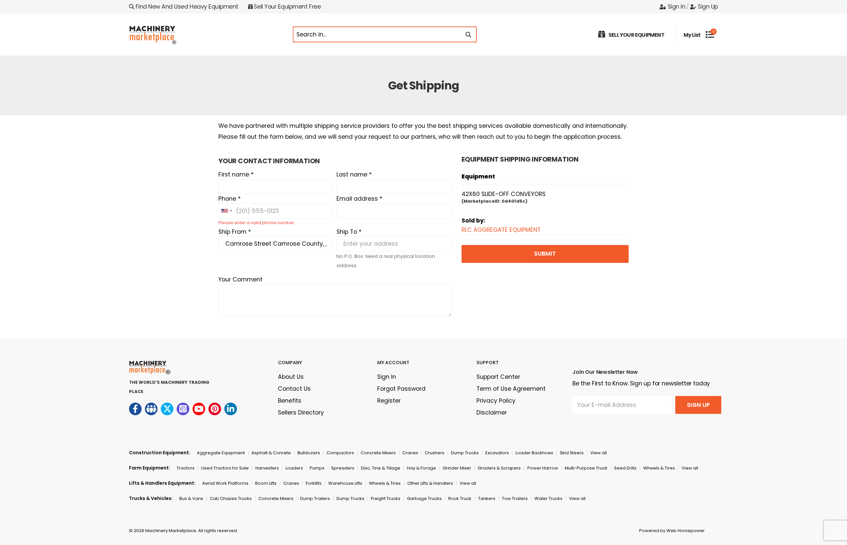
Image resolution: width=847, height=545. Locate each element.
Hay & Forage (421, 468)
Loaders (294, 468)
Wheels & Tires (659, 468)
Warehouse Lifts (345, 483)
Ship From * (234, 232)
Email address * (359, 199)
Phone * (229, 199)
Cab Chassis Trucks (231, 498)
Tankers (486, 498)
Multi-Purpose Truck (586, 468)
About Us (291, 377)
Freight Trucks (385, 498)
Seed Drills (625, 468)
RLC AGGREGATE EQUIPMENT (501, 230)
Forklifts (314, 483)
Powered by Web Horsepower (672, 530)
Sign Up (708, 7)
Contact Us (294, 389)
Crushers (434, 453)
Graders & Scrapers (499, 468)
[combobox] (226, 211)
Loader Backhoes (534, 453)
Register (389, 401)
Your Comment (240, 279)
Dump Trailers (315, 498)
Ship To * (349, 232)
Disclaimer (491, 413)
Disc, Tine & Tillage (380, 468)
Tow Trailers (515, 498)
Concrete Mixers (378, 453)
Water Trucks (548, 498)
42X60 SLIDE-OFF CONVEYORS (504, 194)
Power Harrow (542, 468)
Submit (545, 254)
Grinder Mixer (457, 468)
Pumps (317, 468)
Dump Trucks (465, 453)
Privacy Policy (495, 401)
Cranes (410, 453)
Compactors (340, 453)
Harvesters (267, 468)
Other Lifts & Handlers (430, 483)
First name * (236, 174)
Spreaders (342, 468)
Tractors (186, 468)
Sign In (676, 7)
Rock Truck (459, 498)
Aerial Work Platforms (225, 483)
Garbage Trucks (424, 498)
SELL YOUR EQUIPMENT (636, 35)
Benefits (289, 401)
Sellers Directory (301, 413)
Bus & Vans (191, 498)
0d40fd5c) (514, 201)
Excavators (497, 453)
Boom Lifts (266, 483)
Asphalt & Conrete (271, 453)
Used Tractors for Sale (225, 468)
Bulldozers (308, 453)
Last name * (354, 174)
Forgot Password (401, 389)
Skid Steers (572, 453)
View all (598, 453)
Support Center (498, 377)
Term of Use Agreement (511, 389)
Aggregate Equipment (221, 453)
